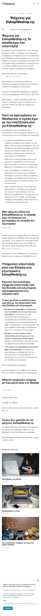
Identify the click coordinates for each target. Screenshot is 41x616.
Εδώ (6, 410)
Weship (33, 58)
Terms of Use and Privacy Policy (13, 595)
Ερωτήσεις (29, 13)
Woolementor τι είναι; (11, 511)
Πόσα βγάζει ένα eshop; (11, 479)
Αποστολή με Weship (13, 76)
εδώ (12, 100)
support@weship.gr (12, 248)
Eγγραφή (8, 608)
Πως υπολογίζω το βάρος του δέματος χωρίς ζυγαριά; (18, 544)
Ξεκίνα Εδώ (6, 228)
